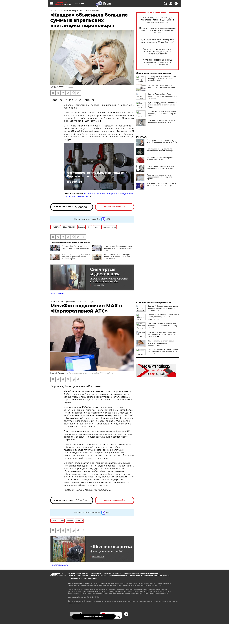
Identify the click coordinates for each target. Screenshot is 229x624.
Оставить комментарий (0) (114, 207)
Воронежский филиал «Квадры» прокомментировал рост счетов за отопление (117, 257)
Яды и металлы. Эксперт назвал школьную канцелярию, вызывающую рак (161, 343)
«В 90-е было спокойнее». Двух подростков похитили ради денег (162, 86)
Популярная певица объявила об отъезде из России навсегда (160, 150)
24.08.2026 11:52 (56, 301)
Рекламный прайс (98, 576)
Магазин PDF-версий (112, 573)
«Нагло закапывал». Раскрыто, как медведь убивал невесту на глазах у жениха (162, 325)
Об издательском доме (78, 573)
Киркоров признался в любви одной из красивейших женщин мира (162, 185)
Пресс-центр (96, 573)
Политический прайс (118, 576)
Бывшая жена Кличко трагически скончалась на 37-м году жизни (160, 167)
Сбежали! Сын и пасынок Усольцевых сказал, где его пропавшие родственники (163, 317)
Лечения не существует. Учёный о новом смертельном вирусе (161, 121)
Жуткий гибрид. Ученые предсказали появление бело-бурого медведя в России (163, 105)
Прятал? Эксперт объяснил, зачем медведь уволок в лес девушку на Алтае (162, 113)
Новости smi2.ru (59, 293)
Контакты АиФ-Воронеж (78, 576)
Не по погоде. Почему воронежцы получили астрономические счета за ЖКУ (118, 248)
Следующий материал (93, 617)
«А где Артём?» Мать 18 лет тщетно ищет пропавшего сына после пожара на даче (162, 79)
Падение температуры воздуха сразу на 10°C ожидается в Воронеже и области (157, 30)
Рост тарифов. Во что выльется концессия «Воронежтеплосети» (96, 174)
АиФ (71, 87)
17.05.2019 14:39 (56, 11)
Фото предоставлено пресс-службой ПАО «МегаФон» (90, 373)
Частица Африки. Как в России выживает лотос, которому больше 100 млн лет (162, 96)
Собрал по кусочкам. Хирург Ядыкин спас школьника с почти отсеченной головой (163, 352)
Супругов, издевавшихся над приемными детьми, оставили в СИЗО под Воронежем (157, 62)
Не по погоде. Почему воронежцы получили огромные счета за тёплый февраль (76, 257)
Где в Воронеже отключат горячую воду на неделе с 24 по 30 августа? (157, 41)
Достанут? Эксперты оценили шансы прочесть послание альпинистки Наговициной (163, 308)
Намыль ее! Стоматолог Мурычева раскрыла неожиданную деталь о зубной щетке (162, 334)
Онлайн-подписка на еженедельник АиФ (141, 573)
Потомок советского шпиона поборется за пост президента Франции (159, 177)
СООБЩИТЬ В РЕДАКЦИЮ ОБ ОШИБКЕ (82, 578)
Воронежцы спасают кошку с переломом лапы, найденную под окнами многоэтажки (157, 20)
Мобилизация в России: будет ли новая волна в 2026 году (161, 158)
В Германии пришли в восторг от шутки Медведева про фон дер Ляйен (162, 141)
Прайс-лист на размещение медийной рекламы (150, 576)
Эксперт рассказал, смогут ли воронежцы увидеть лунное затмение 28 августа (157, 51)
